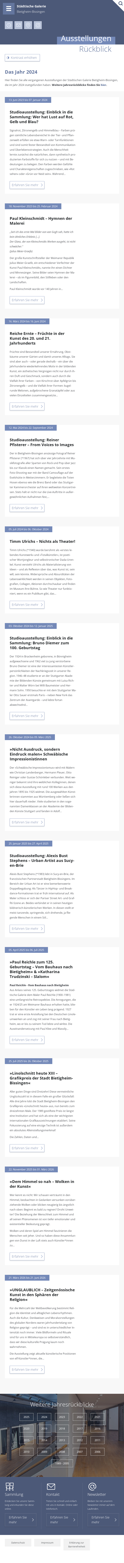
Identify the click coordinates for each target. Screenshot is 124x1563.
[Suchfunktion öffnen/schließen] (118, 6)
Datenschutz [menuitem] (18, 1542)
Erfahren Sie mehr (25, 185)
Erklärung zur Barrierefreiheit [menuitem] (76, 1544)
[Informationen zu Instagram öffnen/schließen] (38, 25)
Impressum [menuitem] (47, 1542)
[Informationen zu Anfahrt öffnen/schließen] (28, 25)
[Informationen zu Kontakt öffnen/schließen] (18, 25)
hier (103, 85)
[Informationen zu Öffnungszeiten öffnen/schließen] (9, 25)
